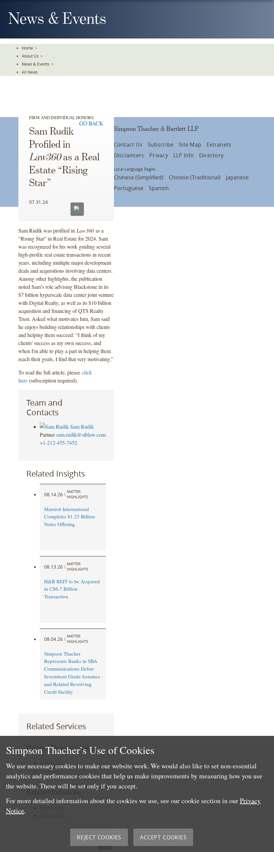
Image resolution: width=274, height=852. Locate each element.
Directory (211, 155)
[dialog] (137, 794)
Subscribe (160, 144)
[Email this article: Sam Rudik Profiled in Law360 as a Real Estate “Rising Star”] (77, 209)
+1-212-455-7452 (58, 442)
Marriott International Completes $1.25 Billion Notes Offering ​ (69, 517)
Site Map (190, 144)
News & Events (35, 64)
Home (27, 48)
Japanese (237, 177)
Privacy (158, 155)
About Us (30, 56)
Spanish (159, 188)
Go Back (91, 123)
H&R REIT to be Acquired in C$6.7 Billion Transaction (72, 589)
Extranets (219, 144)
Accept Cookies (163, 837)
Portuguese (128, 188)
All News (30, 72)
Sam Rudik (82, 426)
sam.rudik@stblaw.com (81, 434)
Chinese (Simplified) (138, 177)
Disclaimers (129, 155)
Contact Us (128, 144)
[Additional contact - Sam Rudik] (55, 426)
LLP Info (183, 155)
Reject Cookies (99, 837)
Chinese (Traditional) (195, 177)
